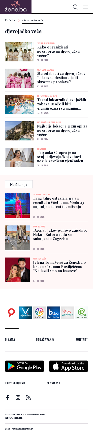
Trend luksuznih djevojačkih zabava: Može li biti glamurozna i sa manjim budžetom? (61, 106)
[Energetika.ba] (81, 312)
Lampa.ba (29, 428)
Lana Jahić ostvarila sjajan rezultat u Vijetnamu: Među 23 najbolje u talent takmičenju (58, 202)
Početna (10, 20)
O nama (10, 339)
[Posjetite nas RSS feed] (28, 397)
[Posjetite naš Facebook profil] (7, 397)
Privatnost (53, 383)
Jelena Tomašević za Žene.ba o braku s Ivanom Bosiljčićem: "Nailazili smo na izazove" (59, 266)
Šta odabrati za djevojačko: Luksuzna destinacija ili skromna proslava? (61, 77)
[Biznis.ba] (53, 312)
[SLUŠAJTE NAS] (39, 312)
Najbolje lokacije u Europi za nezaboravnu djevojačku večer (62, 130)
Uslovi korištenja (15, 383)
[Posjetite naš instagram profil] (18, 397)
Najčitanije (19, 184)
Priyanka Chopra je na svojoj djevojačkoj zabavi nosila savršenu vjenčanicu (60, 156)
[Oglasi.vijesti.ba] (11, 312)
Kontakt (81, 339)
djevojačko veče (32, 20)
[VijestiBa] (25, 312)
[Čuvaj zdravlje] (67, 312)
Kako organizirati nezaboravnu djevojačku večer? (58, 51)
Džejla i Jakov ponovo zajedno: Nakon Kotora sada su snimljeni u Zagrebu (60, 234)
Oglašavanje (45, 339)
